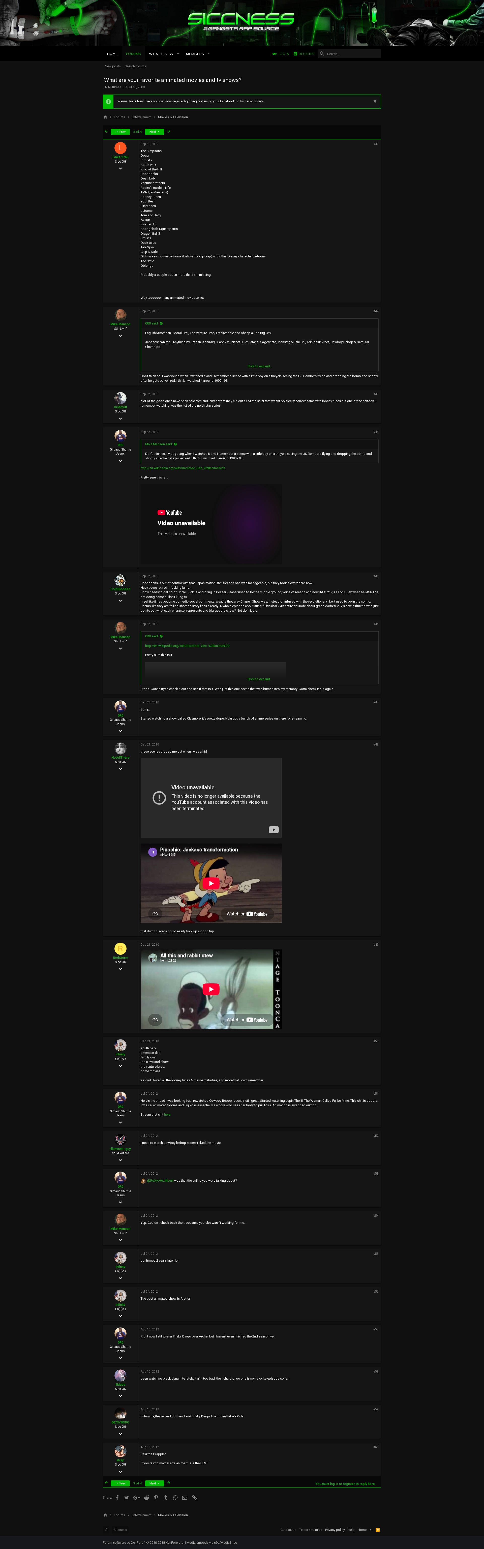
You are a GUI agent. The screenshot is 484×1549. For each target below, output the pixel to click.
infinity (120, 1054)
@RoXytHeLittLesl (160, 1180)
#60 (376, 1447)
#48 (376, 744)
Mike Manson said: (159, 444)
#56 (376, 1291)
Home (362, 1530)
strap (120, 1460)
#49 (376, 944)
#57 (376, 1329)
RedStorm (120, 958)
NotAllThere (120, 757)
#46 (376, 624)
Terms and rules (310, 1530)
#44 (376, 432)
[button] (178, 53)
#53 (376, 1173)
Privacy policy (335, 1530)
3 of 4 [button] (137, 132)
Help (351, 1530)
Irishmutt (120, 407)
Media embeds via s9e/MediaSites (212, 1542)
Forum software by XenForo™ (143, 1542)
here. (167, 1114)
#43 (376, 394)
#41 (376, 144)
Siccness (120, 1530)
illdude (120, 1384)
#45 (376, 576)
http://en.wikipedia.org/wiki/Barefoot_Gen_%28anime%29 (183, 468)
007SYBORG (120, 1422)
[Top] (371, 1530)
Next (153, 132)
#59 (376, 1409)
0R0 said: (152, 323)
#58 (376, 1371)
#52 (376, 1136)
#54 (376, 1215)
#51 (376, 1093)
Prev (122, 132)
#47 (376, 702)
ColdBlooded (120, 589)
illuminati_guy (120, 1149)
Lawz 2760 (120, 157)
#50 (376, 1041)
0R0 (120, 445)
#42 (376, 311)
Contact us (288, 1530)
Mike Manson (120, 324)
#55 (376, 1254)
